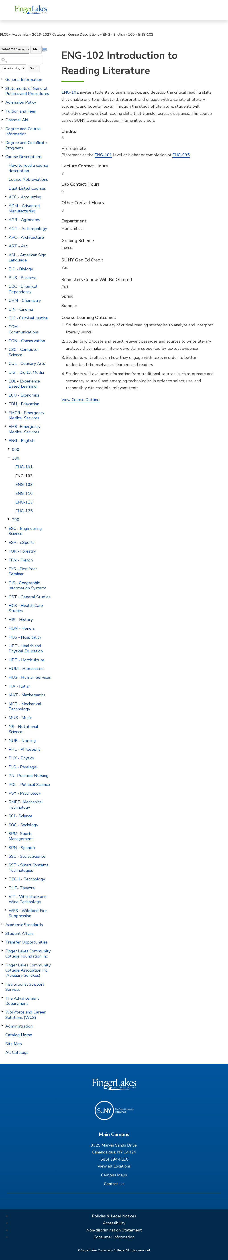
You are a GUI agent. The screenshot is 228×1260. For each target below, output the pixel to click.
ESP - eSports (22, 542)
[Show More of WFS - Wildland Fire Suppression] (5, 910)
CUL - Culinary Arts (27, 363)
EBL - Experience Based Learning (24, 383)
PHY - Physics (21, 758)
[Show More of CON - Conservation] (5, 340)
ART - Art (18, 246)
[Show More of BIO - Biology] (5, 268)
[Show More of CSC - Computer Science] (5, 349)
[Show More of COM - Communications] (5, 326)
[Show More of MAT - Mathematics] (5, 694)
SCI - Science (20, 816)
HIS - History (21, 619)
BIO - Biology (21, 269)
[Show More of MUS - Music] (5, 717)
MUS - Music (20, 717)
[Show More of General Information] (2, 79)
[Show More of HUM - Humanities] (5, 668)
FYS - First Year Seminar (23, 571)
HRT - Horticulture (26, 660)
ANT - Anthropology (28, 228)
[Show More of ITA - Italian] (5, 685)
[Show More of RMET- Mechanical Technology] (5, 801)
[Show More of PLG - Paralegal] (5, 766)
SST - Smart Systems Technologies (28, 867)
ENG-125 (24, 511)
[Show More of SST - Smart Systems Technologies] (5, 864)
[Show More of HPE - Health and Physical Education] (5, 645)
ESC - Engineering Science (25, 531)
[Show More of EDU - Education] (5, 403)
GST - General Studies (29, 597)
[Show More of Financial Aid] (2, 119)
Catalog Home (18, 1035)
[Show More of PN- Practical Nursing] (5, 775)
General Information (23, 79)
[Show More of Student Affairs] (2, 933)
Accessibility (114, 1223)
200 (15, 519)
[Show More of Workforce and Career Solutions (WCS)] (2, 1011)
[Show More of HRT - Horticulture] (5, 659)
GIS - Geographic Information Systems (28, 585)
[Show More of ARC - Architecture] (5, 236)
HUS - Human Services (30, 677)
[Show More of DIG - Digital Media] (5, 372)
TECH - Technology (27, 879)
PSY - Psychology (25, 793)
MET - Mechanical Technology (25, 706)
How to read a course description (28, 168)
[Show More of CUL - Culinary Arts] (5, 363)
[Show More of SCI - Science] (5, 815)
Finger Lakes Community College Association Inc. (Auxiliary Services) (28, 970)
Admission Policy (20, 102)
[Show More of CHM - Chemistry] (5, 300)
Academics (20, 34)
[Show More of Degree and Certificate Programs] (2, 142)
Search (34, 68)
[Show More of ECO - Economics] (5, 394)
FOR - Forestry (22, 551)
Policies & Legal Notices (114, 1216)
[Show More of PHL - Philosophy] (5, 748)
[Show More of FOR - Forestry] (5, 550)
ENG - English (114, 34)
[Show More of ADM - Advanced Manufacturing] (5, 205)
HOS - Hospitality (25, 637)
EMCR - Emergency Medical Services (26, 415)
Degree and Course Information (23, 131)
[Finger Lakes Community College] (31, 9)
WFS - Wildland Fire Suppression (28, 913)
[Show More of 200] (9, 519)
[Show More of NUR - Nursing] (5, 740)
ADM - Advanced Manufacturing (24, 208)
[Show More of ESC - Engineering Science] (5, 528)
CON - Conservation (27, 340)
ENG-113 (24, 502)
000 (15, 449)
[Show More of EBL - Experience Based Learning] (5, 380)
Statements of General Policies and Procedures (27, 91)
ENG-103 (24, 484)
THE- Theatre (22, 888)
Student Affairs (19, 933)
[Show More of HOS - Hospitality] (5, 636)
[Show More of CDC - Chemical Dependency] (5, 286)
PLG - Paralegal (23, 767)
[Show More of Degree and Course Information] (2, 128)
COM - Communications (24, 329)
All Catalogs (16, 1052)
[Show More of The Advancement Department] (2, 997)
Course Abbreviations (28, 179)
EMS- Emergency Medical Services (24, 429)
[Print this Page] (44, 50)
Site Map (13, 1043)
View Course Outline (80, 399)
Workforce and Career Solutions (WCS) (25, 1014)
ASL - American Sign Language (27, 257)
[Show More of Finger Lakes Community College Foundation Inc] (2, 950)
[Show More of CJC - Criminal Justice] (5, 317)
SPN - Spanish (22, 847)
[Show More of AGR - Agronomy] (5, 219)
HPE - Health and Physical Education (26, 648)
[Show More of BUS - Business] (5, 277)
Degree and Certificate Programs (26, 145)
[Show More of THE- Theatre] (5, 887)
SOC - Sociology (23, 825)
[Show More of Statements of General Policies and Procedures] (2, 88)
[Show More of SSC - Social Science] (5, 855)
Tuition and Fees (20, 111)
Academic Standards (24, 924)
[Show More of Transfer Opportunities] (2, 941)
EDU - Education (24, 404)
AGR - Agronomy (24, 219)
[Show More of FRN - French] (5, 559)
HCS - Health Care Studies (26, 608)
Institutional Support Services (24, 987)
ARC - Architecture (26, 237)
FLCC (4, 34)
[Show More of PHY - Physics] (5, 757)
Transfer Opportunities (26, 942)
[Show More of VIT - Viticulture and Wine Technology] (5, 896)
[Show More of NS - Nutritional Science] (5, 726)
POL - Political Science (29, 784)
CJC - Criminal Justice (28, 318)
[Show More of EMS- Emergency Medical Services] (5, 426)
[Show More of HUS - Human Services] (5, 676)
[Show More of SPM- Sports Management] (5, 833)
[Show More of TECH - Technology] (5, 878)
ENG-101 (24, 467)
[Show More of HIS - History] (5, 619)
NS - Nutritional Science (23, 729)
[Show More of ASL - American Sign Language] (5, 254)
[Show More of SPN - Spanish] (5, 847)
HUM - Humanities (26, 668)
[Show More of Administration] (2, 1025)
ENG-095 (181, 155)
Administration (19, 1026)
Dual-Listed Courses (27, 188)
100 (131, 34)
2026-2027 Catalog (48, 34)
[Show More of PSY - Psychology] (5, 792)
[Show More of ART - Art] (5, 245)
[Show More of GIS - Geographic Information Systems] (5, 582)
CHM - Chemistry (25, 300)
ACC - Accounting (25, 197)
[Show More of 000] (9, 449)
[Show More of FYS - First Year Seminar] (5, 568)
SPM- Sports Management (21, 836)
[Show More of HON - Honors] (5, 627)
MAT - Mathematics (27, 695)
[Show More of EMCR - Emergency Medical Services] (5, 412)
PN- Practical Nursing (29, 775)
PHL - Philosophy (25, 749)
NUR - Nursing (22, 740)
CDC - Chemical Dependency (23, 289)
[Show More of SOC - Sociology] (5, 824)
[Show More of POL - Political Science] (5, 784)
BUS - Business (23, 277)
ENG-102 (24, 476)
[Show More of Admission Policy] (2, 101)
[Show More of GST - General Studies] (5, 596)
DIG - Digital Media (26, 372)
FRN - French (21, 560)
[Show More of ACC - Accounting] (5, 196)
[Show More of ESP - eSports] (5, 542)
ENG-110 (24, 493)
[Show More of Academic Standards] (2, 924)
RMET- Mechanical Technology (26, 804)
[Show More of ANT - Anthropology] (5, 228)
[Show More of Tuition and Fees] (2, 110)
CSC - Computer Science (24, 352)
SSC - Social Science (27, 856)
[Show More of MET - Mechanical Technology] (5, 703)
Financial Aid (16, 120)
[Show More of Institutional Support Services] (2, 983)
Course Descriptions (83, 34)
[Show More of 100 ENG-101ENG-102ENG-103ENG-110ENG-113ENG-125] (9, 457)
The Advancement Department (22, 1001)
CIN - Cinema (21, 309)
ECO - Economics (24, 395)
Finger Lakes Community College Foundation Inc (28, 953)
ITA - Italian (20, 686)
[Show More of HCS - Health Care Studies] (5, 605)
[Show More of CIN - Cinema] (5, 308)
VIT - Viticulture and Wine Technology (28, 899)
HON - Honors (22, 628)
